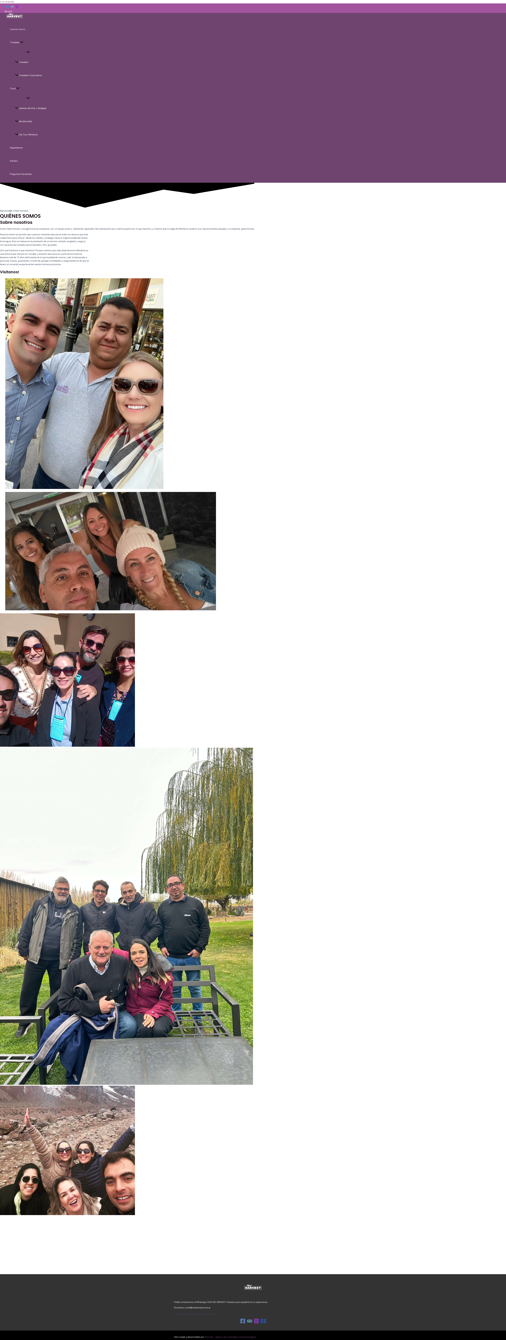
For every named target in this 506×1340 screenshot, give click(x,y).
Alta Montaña (25, 121)
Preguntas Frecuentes (21, 174)
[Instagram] (17, 7)
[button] (8, 11)
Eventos (14, 160)
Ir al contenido (7, 1)
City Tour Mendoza (28, 134)
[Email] (263, 1322)
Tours (13, 88)
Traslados (15, 42)
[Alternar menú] (28, 52)
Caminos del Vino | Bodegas (33, 108)
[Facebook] (7, 7)
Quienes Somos (17, 29)
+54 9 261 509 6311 (216, 1302)
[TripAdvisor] (12, 7)
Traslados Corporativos (30, 75)
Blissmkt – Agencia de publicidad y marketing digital (230, 1337)
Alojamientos (16, 147)
